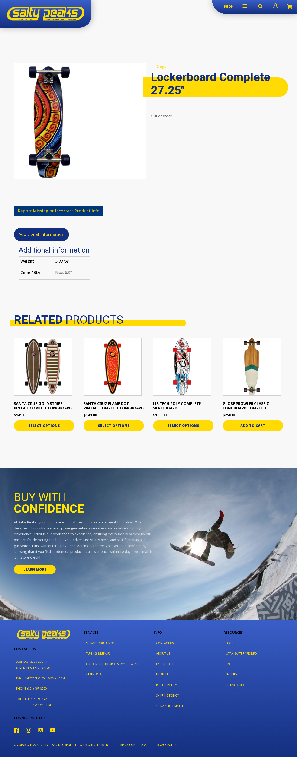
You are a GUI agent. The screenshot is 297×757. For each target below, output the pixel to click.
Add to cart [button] (252, 425)
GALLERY (231, 674)
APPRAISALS (93, 674)
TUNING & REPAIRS (98, 654)
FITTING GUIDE (235, 685)
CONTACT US (165, 643)
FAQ (229, 664)
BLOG (230, 643)
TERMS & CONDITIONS (131, 745)
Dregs (160, 66)
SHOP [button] (228, 6)
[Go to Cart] (289, 6)
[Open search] (260, 6)
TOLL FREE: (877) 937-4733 (33, 699)
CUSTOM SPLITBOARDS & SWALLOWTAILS (113, 664)
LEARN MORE (34, 569)
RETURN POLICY (166, 685)
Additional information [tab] (41, 234)
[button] (244, 6)
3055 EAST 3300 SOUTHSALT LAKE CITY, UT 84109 (33, 664)
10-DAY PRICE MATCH (170, 706)
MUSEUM (162, 674)
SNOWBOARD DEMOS (100, 643)
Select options (44, 425)
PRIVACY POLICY (166, 745)
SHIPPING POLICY (167, 695)
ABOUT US (163, 654)
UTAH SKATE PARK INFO (241, 654)
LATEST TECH (164, 664)
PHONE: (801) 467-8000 (31, 688)
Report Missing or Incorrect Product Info (59, 211)
